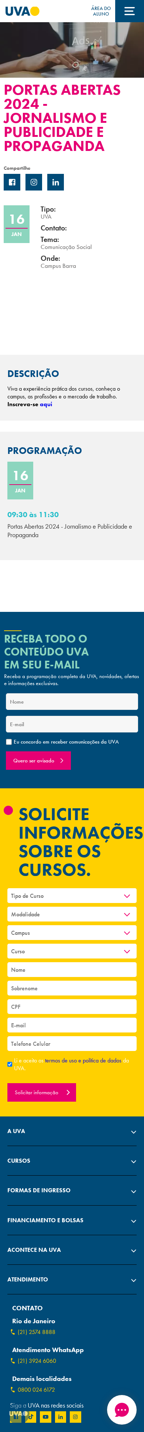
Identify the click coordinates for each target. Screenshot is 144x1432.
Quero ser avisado (33, 760)
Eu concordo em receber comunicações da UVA (66, 741)
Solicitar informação (37, 1092)
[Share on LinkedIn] (55, 182)
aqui (46, 404)
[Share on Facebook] (12, 182)
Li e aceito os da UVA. (71, 1064)
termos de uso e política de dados (84, 1060)
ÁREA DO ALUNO (101, 11)
